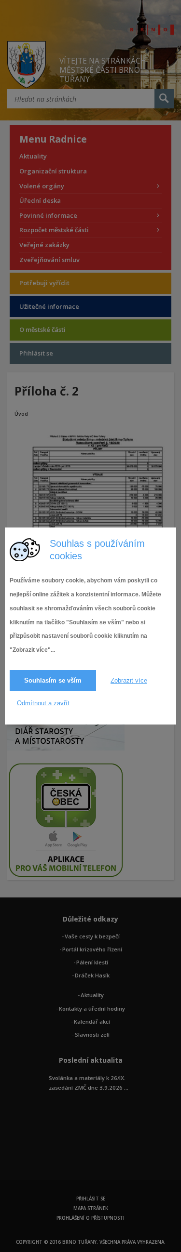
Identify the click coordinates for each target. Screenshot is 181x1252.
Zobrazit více (129, 680)
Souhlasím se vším (53, 680)
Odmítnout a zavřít (43, 703)
